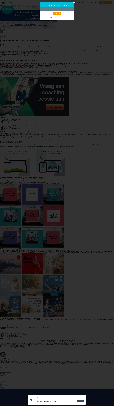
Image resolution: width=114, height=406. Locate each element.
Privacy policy (54, 401)
